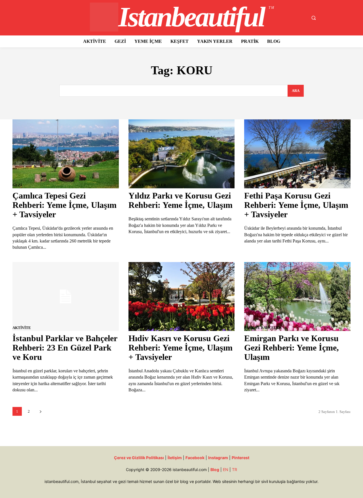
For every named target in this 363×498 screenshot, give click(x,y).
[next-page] (40, 411)
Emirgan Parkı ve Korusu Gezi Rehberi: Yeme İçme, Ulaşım (291, 348)
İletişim (175, 457)
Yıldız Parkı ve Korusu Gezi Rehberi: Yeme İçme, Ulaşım (180, 200)
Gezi (17, 185)
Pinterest (240, 457)
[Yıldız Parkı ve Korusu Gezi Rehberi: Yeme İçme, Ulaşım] (181, 153)
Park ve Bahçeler (147, 185)
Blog (214, 469)
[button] (313, 18)
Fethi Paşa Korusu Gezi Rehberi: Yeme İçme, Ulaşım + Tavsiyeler (296, 205)
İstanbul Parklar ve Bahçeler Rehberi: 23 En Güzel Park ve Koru (64, 348)
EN (225, 469)
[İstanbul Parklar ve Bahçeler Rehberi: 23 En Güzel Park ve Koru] (65, 296)
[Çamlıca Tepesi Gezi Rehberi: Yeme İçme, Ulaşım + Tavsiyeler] (65, 153)
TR (234, 469)
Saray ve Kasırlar (147, 328)
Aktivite (21, 328)
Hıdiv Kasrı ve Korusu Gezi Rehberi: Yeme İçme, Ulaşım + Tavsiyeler (180, 348)
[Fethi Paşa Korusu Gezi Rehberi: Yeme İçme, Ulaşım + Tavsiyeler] (297, 153)
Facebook (194, 457)
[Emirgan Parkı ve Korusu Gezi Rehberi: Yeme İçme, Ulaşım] (297, 296)
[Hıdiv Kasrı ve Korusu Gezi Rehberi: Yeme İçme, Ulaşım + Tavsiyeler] (181, 296)
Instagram (218, 457)
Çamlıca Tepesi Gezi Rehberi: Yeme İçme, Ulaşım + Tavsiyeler (64, 205)
